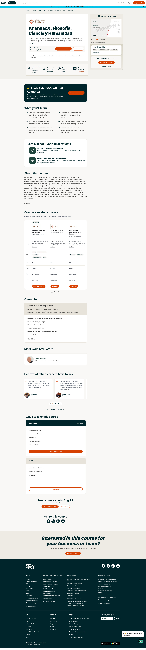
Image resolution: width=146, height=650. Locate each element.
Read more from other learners (55, 409)
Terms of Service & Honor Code (79, 618)
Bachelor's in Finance (73, 586)
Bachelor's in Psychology (74, 583)
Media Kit (53, 629)
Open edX (29, 629)
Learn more (97, 6)
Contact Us (53, 621)
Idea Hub (53, 618)
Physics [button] (44, 257)
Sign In (130, 3)
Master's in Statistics (73, 593)
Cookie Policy (73, 624)
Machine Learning (31, 603)
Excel (27, 593)
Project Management (32, 600)
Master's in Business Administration (77, 590)
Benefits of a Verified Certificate (107, 579)
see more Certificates (49, 601)
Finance (28, 590)
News (27, 637)
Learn (11, 3)
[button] (62, 3)
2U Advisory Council (32, 632)
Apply (117, 618)
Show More (31, 43)
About (27, 621)
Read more (34, 247)
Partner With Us (31, 618)
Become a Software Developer (107, 597)
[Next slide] (60, 403)
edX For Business (121, 3)
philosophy (41, 10)
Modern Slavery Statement (77, 632)
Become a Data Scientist (105, 595)
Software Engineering (32, 598)
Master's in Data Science (74, 598)
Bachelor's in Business (73, 588)
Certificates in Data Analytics (51, 595)
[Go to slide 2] (56, 291)
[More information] (37, 98)
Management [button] (72, 254)
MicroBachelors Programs (51, 584)
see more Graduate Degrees (75, 603)
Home (27, 10)
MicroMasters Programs (50, 581)
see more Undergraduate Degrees (77, 601)
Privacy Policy (73, 621)
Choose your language (108, 614)
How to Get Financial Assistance (107, 581)
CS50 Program (47, 579)
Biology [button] (34, 252)
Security (52, 626)
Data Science (29, 595)
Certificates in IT (48, 598)
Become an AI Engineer (105, 600)
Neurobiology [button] (35, 254)
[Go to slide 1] (54, 291)
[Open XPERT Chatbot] (141, 640)
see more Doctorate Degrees (75, 605)
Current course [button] (36, 222)
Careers (28, 634)
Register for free (139, 3)
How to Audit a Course (104, 584)
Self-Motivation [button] (80, 254)
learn (34, 10)
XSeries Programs (48, 586)
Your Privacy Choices (76, 637)
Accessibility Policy (75, 626)
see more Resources (104, 603)
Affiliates (28, 626)
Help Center (54, 624)
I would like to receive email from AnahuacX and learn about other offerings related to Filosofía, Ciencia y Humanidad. (57, 56)
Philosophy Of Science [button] (37, 257)
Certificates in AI (48, 589)
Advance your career (63, 49)
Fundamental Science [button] (42, 252)
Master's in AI (71, 595)
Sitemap (71, 634)
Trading (28, 586)
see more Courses (31, 606)
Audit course (78, 49)
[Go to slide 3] (58, 403)
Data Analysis (29, 588)
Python (28, 579)
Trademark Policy (74, 629)
